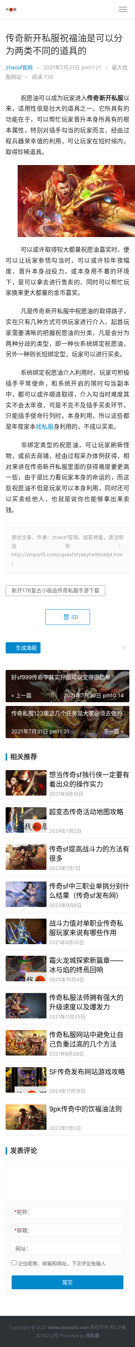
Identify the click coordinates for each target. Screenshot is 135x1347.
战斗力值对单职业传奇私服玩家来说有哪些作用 (86, 928)
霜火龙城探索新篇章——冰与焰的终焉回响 (86, 965)
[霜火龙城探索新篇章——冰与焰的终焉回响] (26, 968)
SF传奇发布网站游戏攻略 (87, 1072)
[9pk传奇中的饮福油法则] (26, 1117)
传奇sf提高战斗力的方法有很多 (89, 853)
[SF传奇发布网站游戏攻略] (26, 1080)
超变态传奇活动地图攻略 (86, 812)
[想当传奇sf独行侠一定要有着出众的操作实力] (26, 783)
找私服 (45, 426)
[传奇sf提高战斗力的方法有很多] (26, 857)
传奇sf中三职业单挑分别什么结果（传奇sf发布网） (89, 891)
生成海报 (25, 647)
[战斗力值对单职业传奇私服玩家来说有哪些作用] (26, 931)
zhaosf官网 (19, 67)
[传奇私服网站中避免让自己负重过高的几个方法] (26, 1043)
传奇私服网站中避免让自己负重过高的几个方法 (86, 1039)
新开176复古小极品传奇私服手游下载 (55, 590)
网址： (23, 1248)
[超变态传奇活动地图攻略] (26, 820)
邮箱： (23, 1230)
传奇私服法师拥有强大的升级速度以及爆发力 (86, 1002)
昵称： (23, 1212)
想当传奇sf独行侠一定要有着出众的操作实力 (89, 779)
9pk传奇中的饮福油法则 (85, 1109)
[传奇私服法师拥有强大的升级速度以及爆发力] (26, 1005)
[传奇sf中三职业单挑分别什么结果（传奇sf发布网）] (26, 894)
